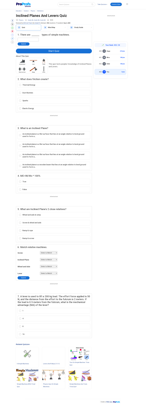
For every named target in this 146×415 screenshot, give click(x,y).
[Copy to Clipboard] (13, 38)
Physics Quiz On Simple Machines (50, 385)
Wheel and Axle (24, 267)
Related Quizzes (23, 344)
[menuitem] (102, 5)
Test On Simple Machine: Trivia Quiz (79, 364)
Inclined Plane (23, 260)
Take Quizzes (101, 4)
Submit (23, 44)
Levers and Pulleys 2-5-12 (51, 363)
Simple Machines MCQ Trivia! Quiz (26, 385)
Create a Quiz (116, 4)
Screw (20, 253)
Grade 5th (37, 20)
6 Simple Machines (23, 363)
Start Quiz (53, 51)
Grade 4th (30, 20)
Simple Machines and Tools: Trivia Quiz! (78, 385)
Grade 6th (43, 20)
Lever (20, 273)
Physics (21, 20)
